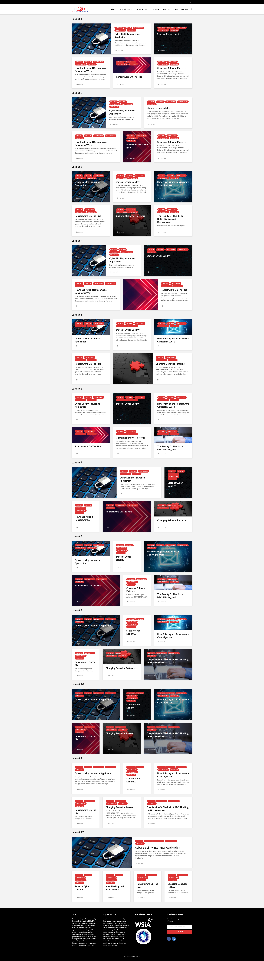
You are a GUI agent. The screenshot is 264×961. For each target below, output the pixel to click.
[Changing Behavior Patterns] (132, 221)
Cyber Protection (120, 30)
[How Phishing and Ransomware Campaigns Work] (173, 187)
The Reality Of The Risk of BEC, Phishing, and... (170, 448)
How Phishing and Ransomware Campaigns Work (91, 69)
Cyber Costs (119, 27)
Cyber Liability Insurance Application (127, 36)
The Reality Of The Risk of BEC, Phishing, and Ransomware (170, 218)
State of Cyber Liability (169, 34)
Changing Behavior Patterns (171, 68)
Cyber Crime (128, 27)
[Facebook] (169, 939)
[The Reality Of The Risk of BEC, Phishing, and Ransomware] (168, 664)
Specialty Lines (126, 9)
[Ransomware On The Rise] (140, 295)
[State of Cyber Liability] (173, 39)
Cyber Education (138, 27)
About (113, 9)
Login (175, 9)
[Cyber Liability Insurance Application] (91, 39)
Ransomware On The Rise (129, 76)
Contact (184, 9)
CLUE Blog (155, 9)
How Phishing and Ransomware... (84, 518)
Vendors (166, 9)
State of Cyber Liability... (123, 558)
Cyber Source (141, 9)
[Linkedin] (174, 939)
